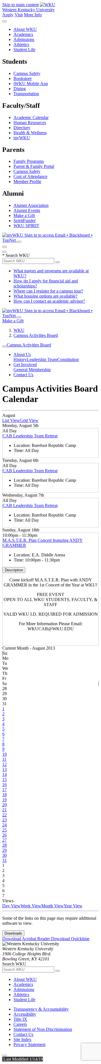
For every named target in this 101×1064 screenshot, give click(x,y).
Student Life (24, 49)
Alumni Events (26, 210)
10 (4, 754)
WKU (18, 330)
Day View (11, 905)
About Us (22, 354)
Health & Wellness (30, 132)
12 (4, 764)
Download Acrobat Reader (26, 938)
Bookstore (22, 78)
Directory (21, 127)
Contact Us (23, 374)
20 (4, 804)
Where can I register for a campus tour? (48, 291)
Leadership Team (42, 359)
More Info (33, 14)
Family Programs (28, 161)
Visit (19, 14)
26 (4, 835)
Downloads (13, 933)
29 (4, 850)
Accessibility (24, 1014)
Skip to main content (20, 4)
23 (4, 820)
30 (4, 855)
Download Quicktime (70, 938)
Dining (19, 88)
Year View (73, 905)
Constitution (68, 359)
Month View (52, 905)
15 (4, 779)
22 (4, 814)
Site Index (22, 1039)
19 (4, 799)
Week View (30, 905)
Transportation (26, 93)
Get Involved (25, 364)
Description (14, 570)
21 (4, 809)
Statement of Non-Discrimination (42, 1029)
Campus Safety (26, 73)
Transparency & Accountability (41, 1009)
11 (4, 759)
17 (4, 789)
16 (4, 784)
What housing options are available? (45, 296)
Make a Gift (24, 215)
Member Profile (27, 181)
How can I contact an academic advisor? (49, 301)
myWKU (21, 137)
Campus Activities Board (35, 335)
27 (4, 840)
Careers (20, 1024)
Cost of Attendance (30, 176)
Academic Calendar (31, 117)
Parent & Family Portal (33, 166)
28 (4, 845)
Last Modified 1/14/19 (22, 1059)
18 (4, 794)
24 (4, 825)
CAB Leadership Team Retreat (30, 435)
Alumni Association (31, 205)
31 (4, 860)
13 (4, 769)
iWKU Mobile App (30, 83)
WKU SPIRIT (26, 225)
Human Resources (29, 122)
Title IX (20, 1019)
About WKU (25, 29)
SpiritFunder (24, 220)
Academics (23, 34)
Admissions (23, 39)
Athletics (21, 44)
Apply (7, 14)
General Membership (32, 369)
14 (4, 774)
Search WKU (16, 255)
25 (4, 830)
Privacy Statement (29, 1044)
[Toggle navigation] (4, 346)
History (20, 359)
